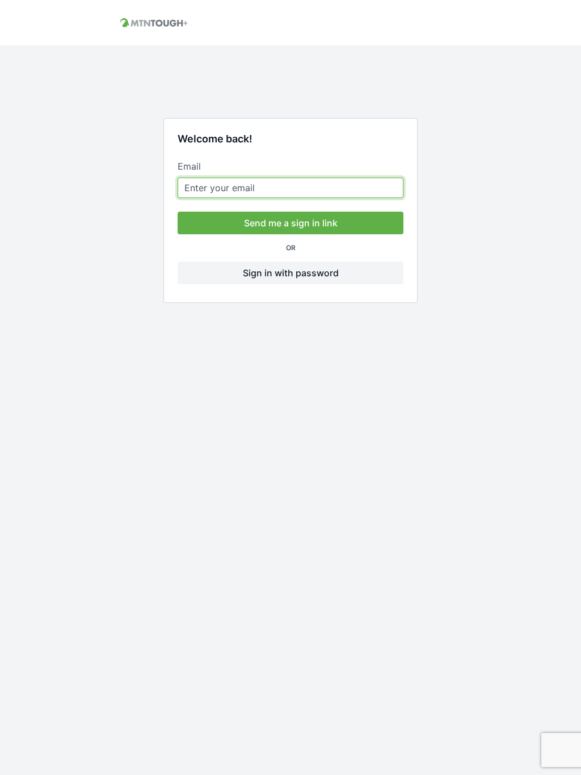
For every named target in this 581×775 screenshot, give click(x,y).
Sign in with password (291, 273)
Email (189, 166)
